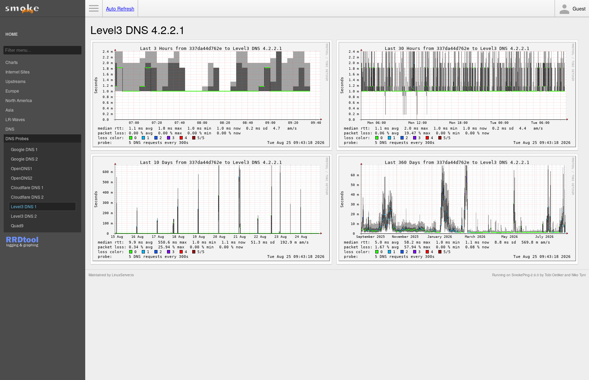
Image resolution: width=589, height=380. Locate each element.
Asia (9, 110)
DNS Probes (17, 138)
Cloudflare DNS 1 (27, 187)
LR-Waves (15, 119)
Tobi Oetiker (554, 274)
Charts (11, 62)
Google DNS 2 (24, 159)
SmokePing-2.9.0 (525, 274)
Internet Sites (17, 72)
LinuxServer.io (123, 274)
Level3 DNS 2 (24, 216)
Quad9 (17, 225)
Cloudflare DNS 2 (27, 197)
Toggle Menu (93, 8)
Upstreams (15, 81)
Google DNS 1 (24, 149)
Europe (12, 91)
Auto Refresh (120, 8)
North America (18, 100)
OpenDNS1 (21, 168)
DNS (9, 129)
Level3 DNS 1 (24, 206)
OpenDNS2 (21, 178)
